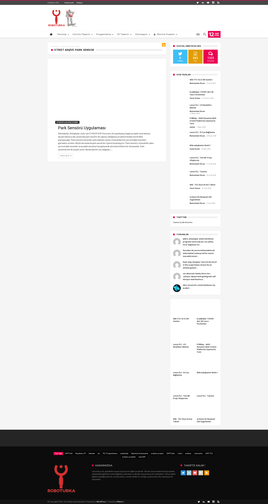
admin (192, 127)
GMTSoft (69, 453)
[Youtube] (208, 2)
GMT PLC (209, 453)
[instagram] (213, 2)
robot (180, 453)
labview (92, 453)
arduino (188, 453)
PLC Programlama (110, 453)
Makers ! (120, 502)
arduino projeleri (129, 457)
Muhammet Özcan (197, 83)
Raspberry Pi (80, 453)
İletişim (80, 3)
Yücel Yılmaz (195, 98)
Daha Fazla (64, 156)
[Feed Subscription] (164, 45)
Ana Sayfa (55, 46)
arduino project (157, 453)
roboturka (198, 453)
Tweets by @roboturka (182, 222)
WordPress (101, 502)
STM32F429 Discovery (67, 122)
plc (99, 453)
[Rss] (218, 2)
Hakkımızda (69, 3)
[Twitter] (197, 2)
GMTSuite (170, 453)
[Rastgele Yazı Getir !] (198, 34)
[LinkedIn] (203, 2)
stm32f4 (141, 457)
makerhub (124, 453)
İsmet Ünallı (195, 149)
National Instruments (139, 453)
